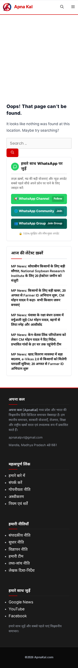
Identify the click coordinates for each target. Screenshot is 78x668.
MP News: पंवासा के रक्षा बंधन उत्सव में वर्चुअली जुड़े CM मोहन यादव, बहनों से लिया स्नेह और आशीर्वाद (37, 320)
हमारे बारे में (17, 475)
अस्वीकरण (16, 496)
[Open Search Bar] (62, 7)
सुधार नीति (16, 542)
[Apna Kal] (7, 7)
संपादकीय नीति (19, 535)
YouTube (16, 609)
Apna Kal (23, 7)
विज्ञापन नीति (18, 549)
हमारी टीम (16, 556)
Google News (21, 602)
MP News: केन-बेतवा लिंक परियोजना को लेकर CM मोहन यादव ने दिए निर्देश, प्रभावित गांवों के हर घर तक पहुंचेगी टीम (38, 340)
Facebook (18, 616)
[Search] (12, 153)
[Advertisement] (39, 56)
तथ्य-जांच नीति (19, 563)
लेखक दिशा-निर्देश (21, 570)
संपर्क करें (15, 482)
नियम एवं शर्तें (18, 503)
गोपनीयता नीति (19, 489)
